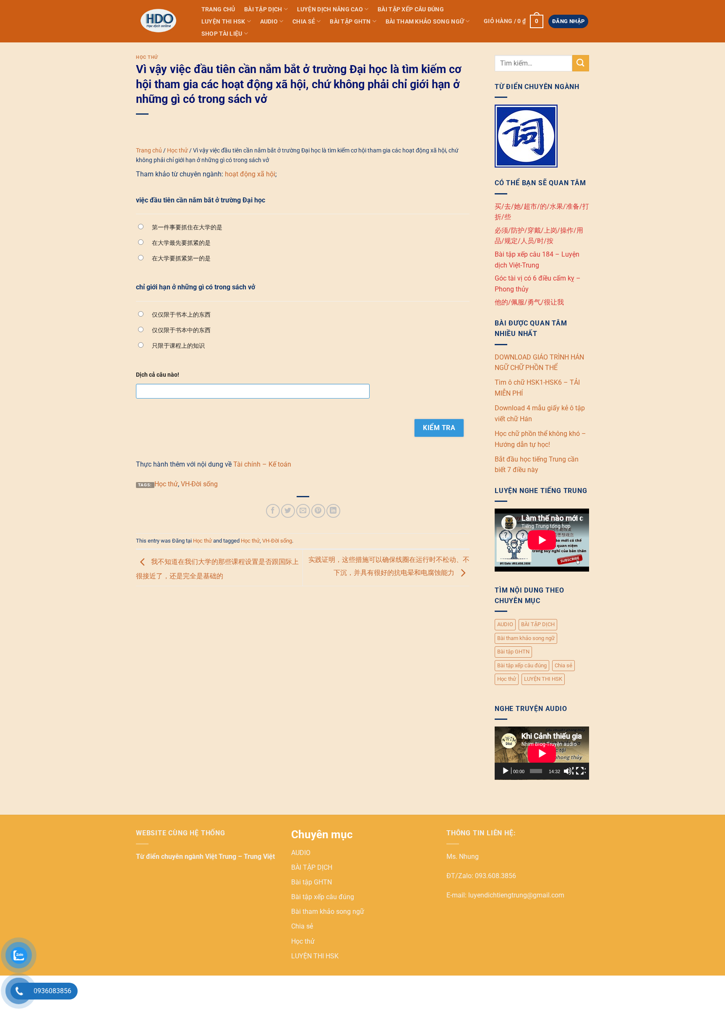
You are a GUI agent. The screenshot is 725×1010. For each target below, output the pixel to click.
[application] (542, 753)
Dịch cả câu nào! (157, 374)
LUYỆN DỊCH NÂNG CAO (330, 9)
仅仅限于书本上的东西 (181, 314)
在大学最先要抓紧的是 (181, 242)
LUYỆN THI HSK (223, 21)
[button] (513, 21)
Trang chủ (218, 9)
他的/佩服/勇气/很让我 (529, 302)
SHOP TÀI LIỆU (222, 33)
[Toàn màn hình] (581, 771)
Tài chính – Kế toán (262, 464)
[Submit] (580, 63)
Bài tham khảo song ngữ (425, 21)
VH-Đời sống (199, 484)
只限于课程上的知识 (178, 345)
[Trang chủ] (160, 21)
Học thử (147, 57)
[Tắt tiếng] (568, 771)
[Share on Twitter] (288, 511)
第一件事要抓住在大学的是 (187, 227)
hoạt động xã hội (250, 174)
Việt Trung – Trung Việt (240, 856)
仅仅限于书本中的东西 (181, 330)
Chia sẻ (303, 21)
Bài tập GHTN (350, 21)
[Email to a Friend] (303, 511)
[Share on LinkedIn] (333, 511)
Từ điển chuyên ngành (170, 856)
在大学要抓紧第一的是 (181, 258)
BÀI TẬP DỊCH (263, 9)
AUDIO (269, 21)
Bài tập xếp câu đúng (411, 9)
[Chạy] (506, 771)
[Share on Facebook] (273, 511)
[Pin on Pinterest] (318, 511)
